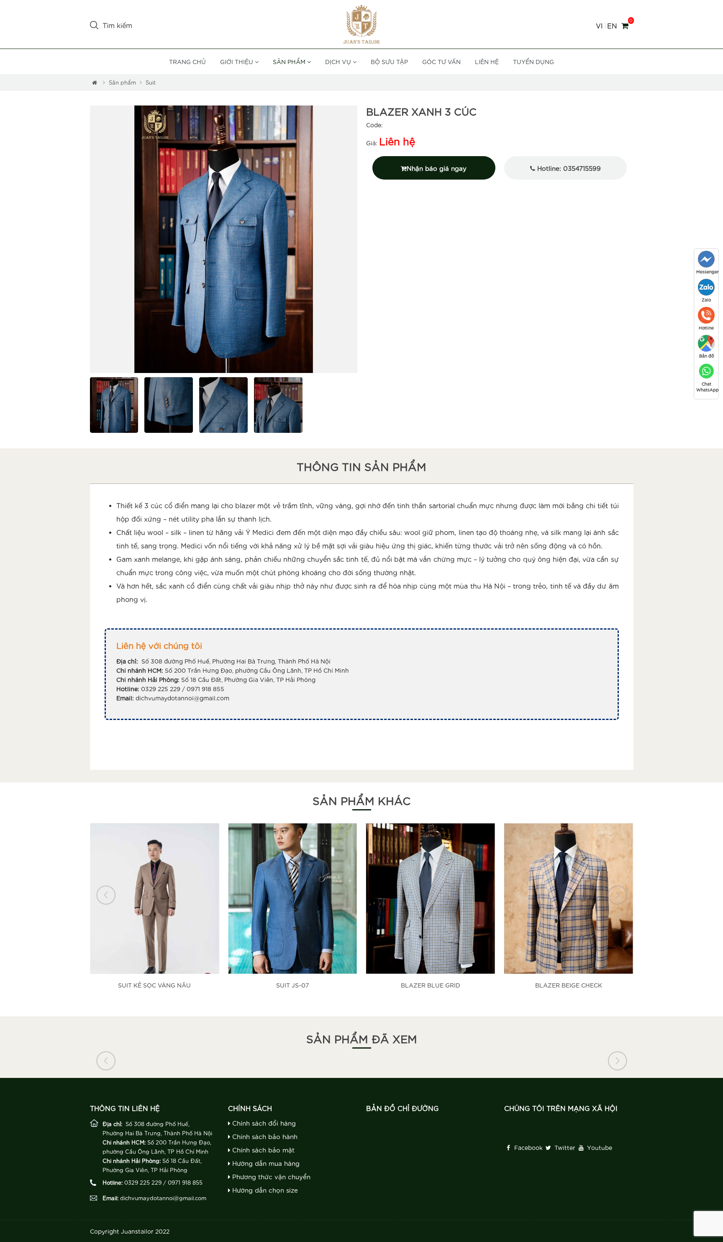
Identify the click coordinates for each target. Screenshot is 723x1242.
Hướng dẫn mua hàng (265, 1163)
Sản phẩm (290, 61)
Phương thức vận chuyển (270, 1176)
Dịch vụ (339, 61)
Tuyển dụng (533, 61)
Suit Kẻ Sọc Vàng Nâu (154, 985)
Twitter (564, 1147)
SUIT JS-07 (292, 985)
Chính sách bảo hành (263, 1136)
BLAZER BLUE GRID (430, 985)
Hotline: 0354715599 (568, 168)
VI (599, 26)
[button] (96, 240)
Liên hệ (487, 61)
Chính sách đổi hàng (263, 1122)
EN (612, 26)
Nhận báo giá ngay (437, 168)
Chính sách (250, 1107)
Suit (151, 82)
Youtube (598, 1147)
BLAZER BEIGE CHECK (568, 985)
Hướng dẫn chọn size (264, 1189)
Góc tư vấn (441, 61)
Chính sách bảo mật (262, 1149)
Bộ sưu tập (389, 61)
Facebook (528, 1147)
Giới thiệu (237, 61)
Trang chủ (187, 61)
